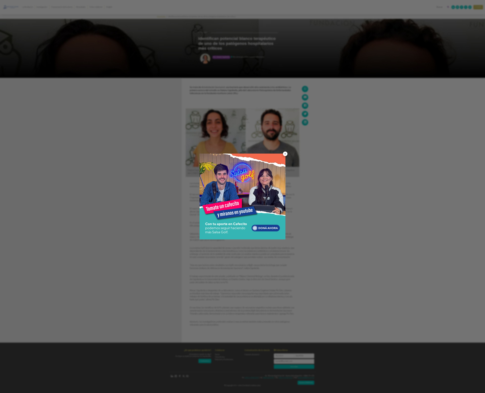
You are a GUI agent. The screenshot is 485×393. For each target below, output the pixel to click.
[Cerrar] (285, 154)
